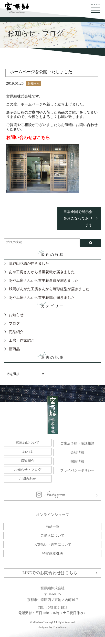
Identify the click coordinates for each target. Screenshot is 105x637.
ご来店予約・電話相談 (77, 443)
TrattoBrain (59, 627)
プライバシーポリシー (77, 470)
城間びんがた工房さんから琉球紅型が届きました (49, 289)
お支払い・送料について (52, 544)
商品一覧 (52, 526)
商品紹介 (16, 332)
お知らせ (33, 83)
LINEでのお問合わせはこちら (49, 572)
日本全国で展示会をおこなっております (78, 218)
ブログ (14, 323)
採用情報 (77, 461)
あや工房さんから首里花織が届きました (42, 272)
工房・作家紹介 (21, 340)
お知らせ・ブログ (27, 470)
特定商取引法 (52, 553)
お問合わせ (27, 479)
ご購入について (52, 535)
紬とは (27, 452)
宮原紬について (28, 442)
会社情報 (77, 452)
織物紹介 (27, 461)
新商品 (14, 349)
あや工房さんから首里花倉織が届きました (43, 280)
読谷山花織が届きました (29, 263)
